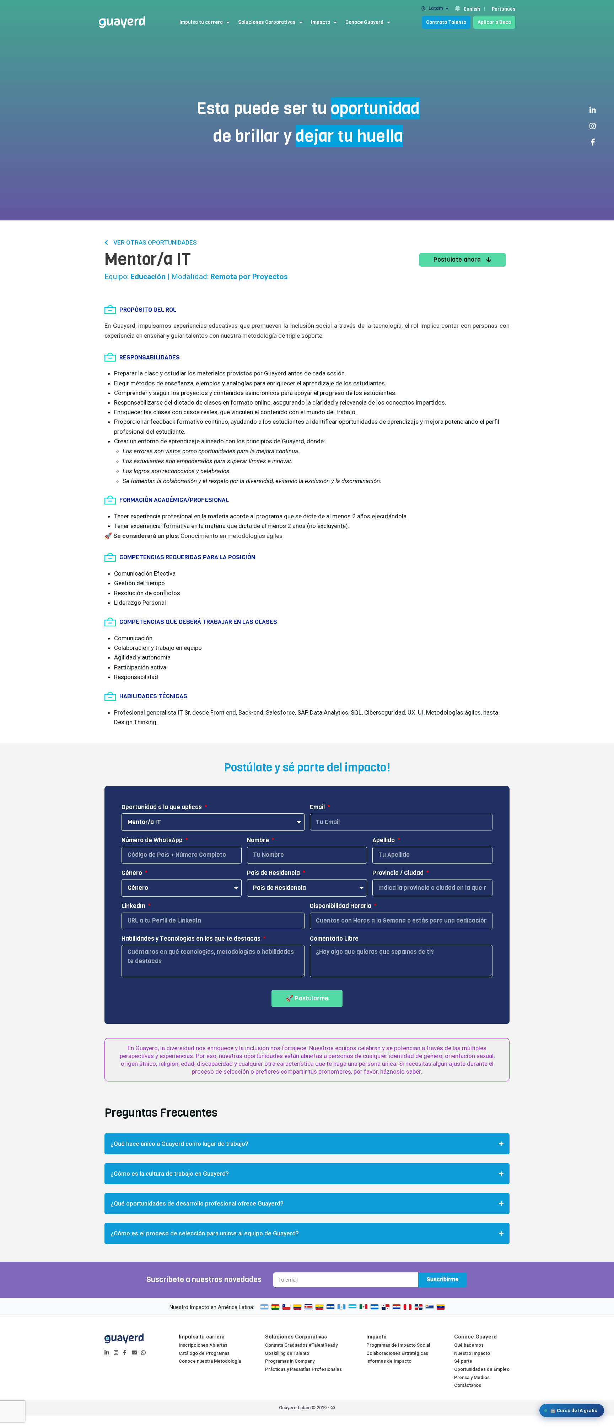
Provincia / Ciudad (398, 873)
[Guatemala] (341, 1307)
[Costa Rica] (308, 1307)
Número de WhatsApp (153, 840)
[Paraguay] (396, 1307)
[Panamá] (385, 1307)
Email (318, 807)
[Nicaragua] (374, 1307)
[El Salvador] (330, 1307)
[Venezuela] (441, 1307)
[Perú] (407, 1307)
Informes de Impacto (388, 1361)
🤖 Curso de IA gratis (573, 1410)
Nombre (258, 840)
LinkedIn (134, 906)
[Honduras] (352, 1307)
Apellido (384, 840)
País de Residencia (274, 873)
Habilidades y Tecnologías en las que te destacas (192, 939)
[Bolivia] (275, 1307)
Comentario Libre (334, 939)
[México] (363, 1307)
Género (133, 873)
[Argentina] (264, 1307)
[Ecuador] (319, 1307)
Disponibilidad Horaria (341, 906)
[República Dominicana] (418, 1307)
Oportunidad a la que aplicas (162, 807)
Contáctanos (467, 1385)
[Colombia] (297, 1307)
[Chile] (286, 1307)
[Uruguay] (429, 1307)
